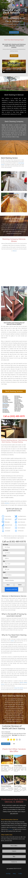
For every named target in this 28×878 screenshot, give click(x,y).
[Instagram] (17, 5)
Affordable (7, 522)
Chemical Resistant (22, 525)
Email (4, 572)
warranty (7, 503)
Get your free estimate (18, 688)
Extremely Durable (22, 519)
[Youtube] (21, 5)
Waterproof (7, 528)
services (12, 641)
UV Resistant (21, 531)
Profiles (20, 874)
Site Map (8, 874)
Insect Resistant (21, 522)
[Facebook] (13, 5)
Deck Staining (5, 403)
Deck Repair (5, 408)
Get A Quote (14, 56)
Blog (14, 856)
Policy (14, 874)
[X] (25, 5)
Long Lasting (8, 516)
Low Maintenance (22, 516)
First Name (5, 545)
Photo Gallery (14, 846)
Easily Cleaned (8, 519)
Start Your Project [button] (14, 32)
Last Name (5, 550)
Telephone (5, 578)
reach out (18, 230)
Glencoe (15, 251)
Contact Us (14, 862)
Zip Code (5, 567)
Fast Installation (21, 528)
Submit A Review (5, 744)
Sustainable (7, 531)
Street (4, 556)
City (4, 561)
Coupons (14, 851)
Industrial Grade (8, 525)
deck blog (10, 829)
